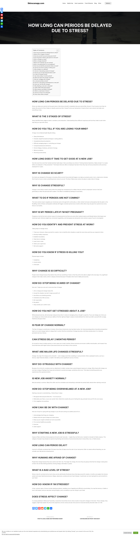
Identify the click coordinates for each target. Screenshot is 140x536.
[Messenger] (1, 12)
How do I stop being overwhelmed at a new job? (47, 82)
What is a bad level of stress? (42, 91)
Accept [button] (135, 532)
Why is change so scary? (40, 59)
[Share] (1, 26)
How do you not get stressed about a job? (45, 72)
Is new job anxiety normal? (41, 81)
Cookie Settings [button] (127, 532)
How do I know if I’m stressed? (42, 92)
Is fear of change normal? (41, 74)
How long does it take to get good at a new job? (46, 57)
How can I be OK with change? (42, 84)
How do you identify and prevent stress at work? (46, 66)
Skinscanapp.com (35, 3)
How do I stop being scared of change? (44, 71)
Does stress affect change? (41, 94)
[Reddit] (1, 17)
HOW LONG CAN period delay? (42, 87)
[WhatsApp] (1, 23)
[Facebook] (1, 9)
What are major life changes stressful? (44, 77)
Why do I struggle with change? (42, 79)
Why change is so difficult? (41, 69)
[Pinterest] (1, 14)
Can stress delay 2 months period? (43, 76)
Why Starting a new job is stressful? (43, 86)
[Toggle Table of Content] (57, 50)
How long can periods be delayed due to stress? (46, 52)
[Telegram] (1, 20)
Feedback (108, 3)
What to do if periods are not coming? (43, 62)
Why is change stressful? (40, 61)
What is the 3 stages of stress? (42, 54)
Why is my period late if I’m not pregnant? (44, 64)
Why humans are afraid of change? (43, 89)
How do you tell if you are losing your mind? (45, 56)
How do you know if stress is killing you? (45, 67)
